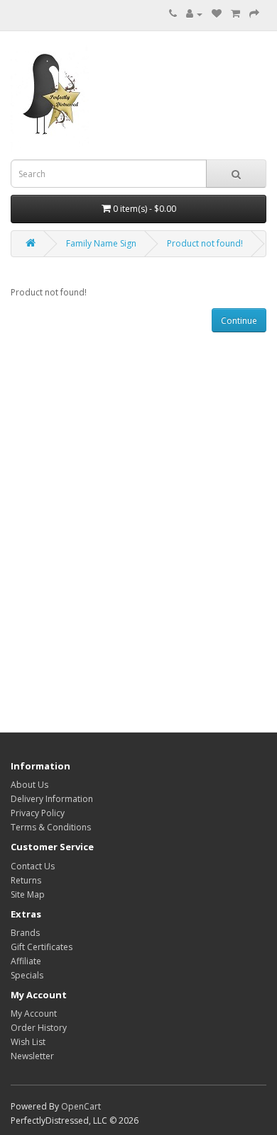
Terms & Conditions (51, 827)
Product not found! (205, 243)
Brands (25, 933)
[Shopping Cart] (235, 14)
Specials (27, 975)
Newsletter (32, 1056)
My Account (34, 1013)
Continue (239, 321)
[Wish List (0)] (217, 14)
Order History (39, 1028)
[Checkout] (254, 14)
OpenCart (81, 1106)
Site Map (28, 894)
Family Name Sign (101, 243)
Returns (26, 880)
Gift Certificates (41, 947)
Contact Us (33, 866)
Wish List (28, 1042)
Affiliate (26, 961)
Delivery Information (52, 799)
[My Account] (194, 14)
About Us (29, 785)
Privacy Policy (38, 813)
